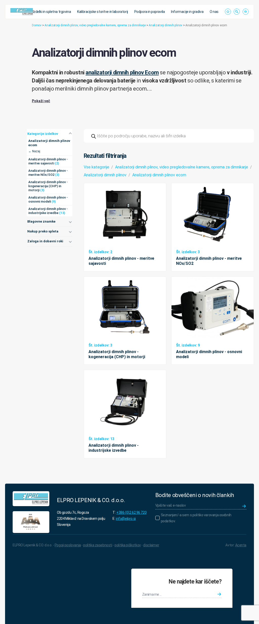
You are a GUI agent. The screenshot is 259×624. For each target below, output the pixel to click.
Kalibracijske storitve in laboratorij (102, 12)
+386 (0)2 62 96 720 (131, 512)
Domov (36, 25)
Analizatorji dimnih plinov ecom (159, 175)
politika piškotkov (128, 545)
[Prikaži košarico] (246, 12)
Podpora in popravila (149, 12)
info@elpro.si (126, 519)
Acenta (240, 545)
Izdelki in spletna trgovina (52, 12)
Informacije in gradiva (187, 12)
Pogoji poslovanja (68, 545)
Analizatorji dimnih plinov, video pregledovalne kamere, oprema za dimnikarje (95, 25)
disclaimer (151, 545)
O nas (214, 12)
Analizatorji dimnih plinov (165, 25)
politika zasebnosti (97, 545)
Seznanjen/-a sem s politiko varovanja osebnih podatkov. (196, 518)
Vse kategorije (96, 167)
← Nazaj (34, 151)
